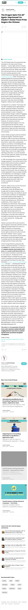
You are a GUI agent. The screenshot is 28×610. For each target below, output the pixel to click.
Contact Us (10, 603)
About (8, 602)
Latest (19, 584)
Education (4, 584)
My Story (4, 592)
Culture (12, 584)
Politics (17, 580)
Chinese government (7, 76)
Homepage (3, 602)
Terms (6, 603)
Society (4, 580)
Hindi (11, 580)
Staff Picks (12, 588)
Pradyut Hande (7, 59)
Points (19, 602)
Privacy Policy (16, 603)
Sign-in (20, 2)
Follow (24, 363)
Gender (4, 588)
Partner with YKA (13, 602)
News (19, 588)
